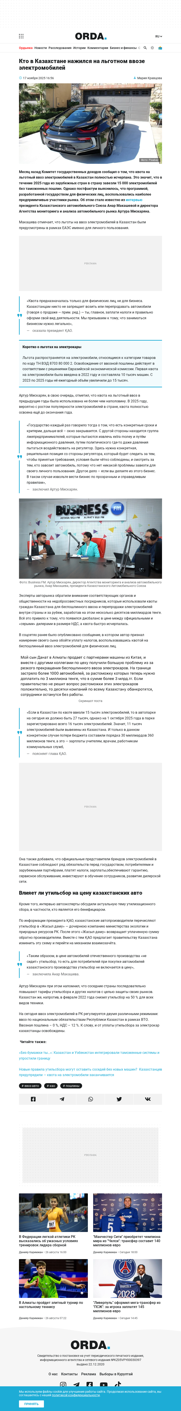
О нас (53, 1374)
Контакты (69, 1374)
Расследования (60, 48)
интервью (134, 200)
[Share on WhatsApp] (90, 1099)
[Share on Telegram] (62, 1099)
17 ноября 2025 (34, 78)
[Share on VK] (148, 1099)
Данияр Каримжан (31, 1252)
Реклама (88, 1374)
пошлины (72, 1086)
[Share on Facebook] (33, 1099)
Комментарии (97, 48)
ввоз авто (32, 1086)
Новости (40, 48)
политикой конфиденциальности (76, 1395)
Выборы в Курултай (116, 1374)
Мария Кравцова (149, 78)
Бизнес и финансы (123, 48)
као (52, 1086)
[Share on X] (119, 1099)
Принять (31, 1404)
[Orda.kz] (90, 1351)
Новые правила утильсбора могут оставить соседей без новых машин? (78, 1069)
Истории (79, 48)
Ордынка (26, 48)
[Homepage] (91, 36)
